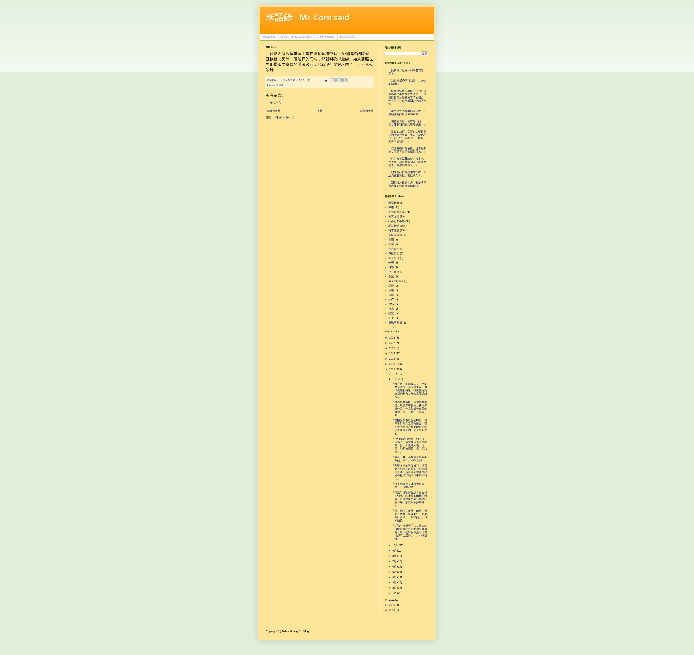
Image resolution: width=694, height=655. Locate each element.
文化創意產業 (396, 211)
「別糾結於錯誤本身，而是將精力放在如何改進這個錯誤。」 (407, 184)
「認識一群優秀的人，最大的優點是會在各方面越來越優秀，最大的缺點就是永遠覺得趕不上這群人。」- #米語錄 (409, 532)
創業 (391, 276)
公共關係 (393, 271)
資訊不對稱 (395, 322)
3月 (394, 582)
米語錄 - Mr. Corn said (307, 18)
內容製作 (393, 248)
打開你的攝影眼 (326, 36)
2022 (392, 337)
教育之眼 (393, 216)
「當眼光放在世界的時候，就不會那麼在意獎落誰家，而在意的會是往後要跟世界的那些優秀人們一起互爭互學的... (409, 427)
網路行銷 (393, 225)
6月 (394, 566)
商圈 (391, 239)
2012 (392, 369)
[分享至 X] (339, 80)
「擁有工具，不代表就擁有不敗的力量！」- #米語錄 (409, 458)
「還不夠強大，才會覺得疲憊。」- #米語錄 (408, 485)
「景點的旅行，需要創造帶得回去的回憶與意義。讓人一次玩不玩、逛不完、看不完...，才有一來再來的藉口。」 (407, 136)
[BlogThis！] (335, 80)
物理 (391, 262)
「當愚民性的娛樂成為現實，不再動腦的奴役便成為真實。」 (407, 112)
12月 (395, 373)
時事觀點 (393, 230)
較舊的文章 (366, 110)
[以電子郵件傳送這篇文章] (332, 80)
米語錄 (280, 85)
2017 (392, 342)
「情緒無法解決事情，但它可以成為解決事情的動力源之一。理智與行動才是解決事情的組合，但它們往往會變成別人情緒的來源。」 (407, 97)
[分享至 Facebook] (342, 80)
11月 (395, 379)
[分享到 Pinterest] (346, 80)
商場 (391, 290)
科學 (391, 267)
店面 (391, 294)
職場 (391, 207)
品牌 (391, 285)
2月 (394, 587)
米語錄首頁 (269, 36)
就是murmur (395, 280)
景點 (391, 304)
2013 (392, 363)
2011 (392, 599)
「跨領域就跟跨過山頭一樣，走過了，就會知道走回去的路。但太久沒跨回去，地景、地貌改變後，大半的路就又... (409, 445)
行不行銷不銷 (396, 221)
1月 (394, 592)
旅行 (391, 299)
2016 (392, 348)
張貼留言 (275, 102)
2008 (392, 610)
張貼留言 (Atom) (284, 117)
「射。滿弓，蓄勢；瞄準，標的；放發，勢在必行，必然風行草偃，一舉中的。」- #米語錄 (409, 515)
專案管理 (393, 253)
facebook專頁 (348, 36)
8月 (394, 555)
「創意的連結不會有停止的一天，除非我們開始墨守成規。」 (407, 123)
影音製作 (393, 258)
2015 (392, 353)
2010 (392, 604)
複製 (391, 313)
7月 (394, 561)
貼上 (391, 317)
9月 (394, 550)
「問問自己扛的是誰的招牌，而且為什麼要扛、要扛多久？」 (407, 174)
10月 (395, 545)
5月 (394, 571)
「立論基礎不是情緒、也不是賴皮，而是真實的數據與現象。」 (407, 150)
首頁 (320, 110)
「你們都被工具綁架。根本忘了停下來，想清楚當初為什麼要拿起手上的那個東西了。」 (407, 162)
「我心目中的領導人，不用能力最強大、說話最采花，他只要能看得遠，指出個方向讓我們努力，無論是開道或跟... (409, 390)
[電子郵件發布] (325, 80)
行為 (391, 308)
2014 (392, 358)
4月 (394, 577)
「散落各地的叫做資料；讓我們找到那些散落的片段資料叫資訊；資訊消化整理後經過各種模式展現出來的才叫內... (409, 472)
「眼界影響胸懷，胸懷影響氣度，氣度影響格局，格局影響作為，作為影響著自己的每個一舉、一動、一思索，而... (409, 409)
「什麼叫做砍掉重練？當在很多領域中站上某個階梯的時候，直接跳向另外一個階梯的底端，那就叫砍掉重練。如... (409, 499)
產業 (391, 244)
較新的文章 (273, 110)
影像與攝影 (395, 234)
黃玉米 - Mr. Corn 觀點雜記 (296, 36)
